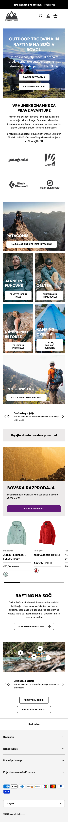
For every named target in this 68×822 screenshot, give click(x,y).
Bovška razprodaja (34, 77)
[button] (55, 16)
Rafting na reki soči (34, 86)
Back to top (34, 724)
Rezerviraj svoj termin (31, 626)
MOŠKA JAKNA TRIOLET (47, 554)
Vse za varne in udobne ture (26, 397)
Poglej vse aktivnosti (34, 709)
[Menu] (62, 16)
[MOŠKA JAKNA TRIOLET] (47, 533)
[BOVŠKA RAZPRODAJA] (34, 464)
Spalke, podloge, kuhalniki (50, 345)
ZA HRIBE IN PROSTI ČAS (18, 346)
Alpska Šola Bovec (17, 814)
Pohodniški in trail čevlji (50, 295)
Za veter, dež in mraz (18, 295)
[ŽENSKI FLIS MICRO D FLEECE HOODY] (17, 533)
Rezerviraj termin (34, 700)
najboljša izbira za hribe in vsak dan (31, 244)
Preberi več (49, 4)
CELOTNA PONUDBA (34, 508)
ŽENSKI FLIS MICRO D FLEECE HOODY (14, 556)
